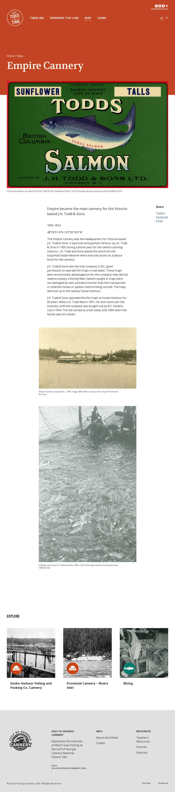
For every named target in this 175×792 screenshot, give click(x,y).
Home (11, 56)
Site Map (146, 783)
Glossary (141, 752)
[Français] (167, 18)
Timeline (37, 18)
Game (102, 18)
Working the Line (64, 18)
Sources (141, 747)
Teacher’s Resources (143, 739)
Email (159, 221)
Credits (100, 743)
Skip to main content (17, 4)
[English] (162, 18)
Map (88, 18)
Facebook (162, 217)
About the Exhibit (107, 738)
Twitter (160, 213)
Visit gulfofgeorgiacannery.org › (68, 768)
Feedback (163, 783)
